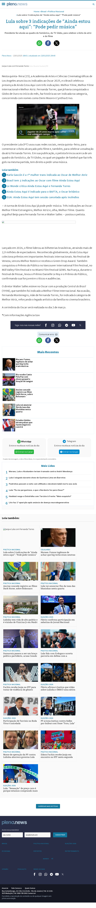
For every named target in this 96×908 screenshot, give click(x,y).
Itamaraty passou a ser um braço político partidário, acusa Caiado (20, 654)
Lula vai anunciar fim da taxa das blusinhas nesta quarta (58, 587)
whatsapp (59, 325)
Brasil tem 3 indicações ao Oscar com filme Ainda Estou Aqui (43, 180)
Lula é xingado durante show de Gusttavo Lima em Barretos (37, 477)
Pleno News (17, 4)
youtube (73, 325)
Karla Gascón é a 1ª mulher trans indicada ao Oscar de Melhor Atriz (47, 174)
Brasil (43, 11)
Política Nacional (56, 11)
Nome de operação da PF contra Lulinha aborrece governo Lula (19, 755)
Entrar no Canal (25, 452)
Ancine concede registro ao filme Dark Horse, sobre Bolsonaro (20, 587)
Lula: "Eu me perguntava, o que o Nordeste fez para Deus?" (36, 490)
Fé (52, 859)
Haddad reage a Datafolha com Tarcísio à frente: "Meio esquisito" (40, 496)
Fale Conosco (16, 888)
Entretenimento (72, 851)
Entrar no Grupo (70, 452)
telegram (66, 325)
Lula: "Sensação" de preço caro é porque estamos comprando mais (20, 789)
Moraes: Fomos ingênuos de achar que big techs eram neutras (58, 553)
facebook (46, 325)
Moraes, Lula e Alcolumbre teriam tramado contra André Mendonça (40, 471)
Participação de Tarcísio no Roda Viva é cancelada (20, 722)
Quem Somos (30, 888)
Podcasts (22, 869)
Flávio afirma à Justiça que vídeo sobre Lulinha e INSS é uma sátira (58, 688)
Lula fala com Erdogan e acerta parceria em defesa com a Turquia (57, 656)
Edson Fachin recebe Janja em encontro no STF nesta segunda (57, 755)
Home (36, 11)
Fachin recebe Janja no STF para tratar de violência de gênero (19, 688)
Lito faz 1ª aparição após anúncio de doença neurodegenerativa (39, 502)
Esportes (38, 851)
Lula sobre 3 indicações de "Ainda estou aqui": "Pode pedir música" (20, 553)
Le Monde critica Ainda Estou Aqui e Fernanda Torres (38, 186)
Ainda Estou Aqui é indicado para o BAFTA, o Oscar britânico (43, 191)
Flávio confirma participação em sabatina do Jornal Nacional (58, 621)
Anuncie (5, 888)
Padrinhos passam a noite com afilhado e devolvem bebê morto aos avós (43, 484)
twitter (80, 325)
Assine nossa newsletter (10, 830)
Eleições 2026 (47, 617)
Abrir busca (93, 4)
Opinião (5, 869)
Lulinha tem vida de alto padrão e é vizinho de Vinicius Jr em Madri (20, 621)
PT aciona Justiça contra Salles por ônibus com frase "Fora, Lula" (58, 722)
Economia (6, 851)
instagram (52, 325)
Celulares (45, 550)
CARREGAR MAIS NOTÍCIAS (48, 806)
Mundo (46, 859)
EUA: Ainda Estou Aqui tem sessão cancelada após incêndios (43, 197)
